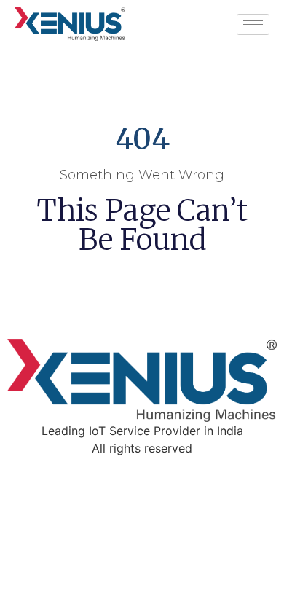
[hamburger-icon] (253, 24)
